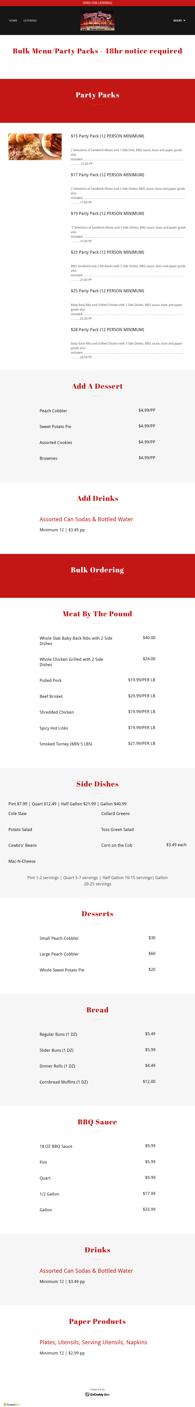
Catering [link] (30, 20)
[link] (98, 20)
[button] (179, 20)
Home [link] (13, 20)
